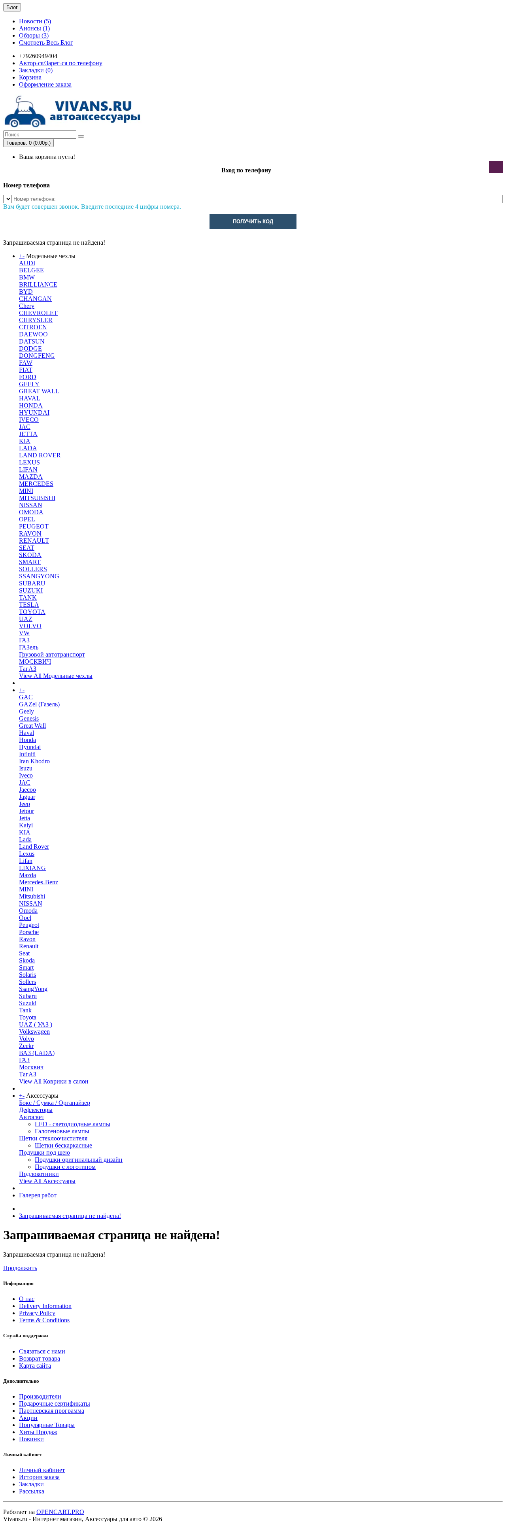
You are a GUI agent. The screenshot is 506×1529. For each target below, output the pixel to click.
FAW (25, 362)
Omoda (28, 910)
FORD (27, 377)
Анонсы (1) (34, 28)
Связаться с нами (42, 1351)
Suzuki (27, 1003)
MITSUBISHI (37, 498)
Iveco (26, 775)
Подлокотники (39, 1173)
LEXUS (29, 462)
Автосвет (31, 1117)
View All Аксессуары (47, 1181)
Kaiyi (26, 825)
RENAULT (34, 540)
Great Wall (32, 725)
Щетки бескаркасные (63, 1145)
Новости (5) (35, 21)
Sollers (27, 981)
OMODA (31, 512)
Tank (25, 1010)
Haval (26, 732)
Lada (25, 839)
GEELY (29, 384)
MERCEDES (36, 483)
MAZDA (31, 476)
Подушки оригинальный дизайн (79, 1159)
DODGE (30, 348)
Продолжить (20, 1268)
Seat (24, 953)
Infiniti (27, 754)
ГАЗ (24, 640)
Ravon (27, 939)
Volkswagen (34, 1031)
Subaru (28, 996)
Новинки (31, 1439)
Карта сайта (35, 1365)
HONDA (31, 405)
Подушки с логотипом (65, 1166)
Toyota (27, 1017)
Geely (26, 711)
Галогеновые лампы (62, 1131)
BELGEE (31, 270)
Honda (27, 739)
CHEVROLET (38, 313)
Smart (26, 967)
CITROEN (33, 327)
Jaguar (27, 796)
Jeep (24, 803)
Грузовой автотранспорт (52, 654)
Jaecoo (27, 789)
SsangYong (33, 988)
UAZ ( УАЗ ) (35, 1024)
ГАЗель (28, 647)
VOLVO (30, 626)
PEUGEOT (34, 526)
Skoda (27, 960)
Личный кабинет (42, 1470)
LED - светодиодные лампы (72, 1124)
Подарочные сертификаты (54, 1403)
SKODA (30, 554)
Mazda (27, 875)
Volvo (26, 1038)
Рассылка (31, 1491)
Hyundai (30, 747)
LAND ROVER (40, 455)
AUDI (27, 263)
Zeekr (26, 1045)
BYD (26, 291)
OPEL (27, 519)
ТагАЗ (27, 668)
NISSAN (30, 505)
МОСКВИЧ (35, 661)
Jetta (24, 818)
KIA (24, 441)
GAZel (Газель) (39, 704)
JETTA (28, 433)
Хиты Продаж (38, 1432)
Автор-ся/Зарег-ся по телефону (60, 63)
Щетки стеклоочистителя (53, 1138)
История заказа (39, 1477)
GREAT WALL (39, 391)
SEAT (26, 547)
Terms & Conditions (44, 1320)
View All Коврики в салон (54, 1081)
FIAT (25, 369)
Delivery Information (45, 1305)
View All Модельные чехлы (56, 675)
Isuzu (25, 768)
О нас (26, 1298)
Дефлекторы (36, 1109)
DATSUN (32, 341)
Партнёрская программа (51, 1410)
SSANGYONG (39, 576)
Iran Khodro (34, 761)
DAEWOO (33, 334)
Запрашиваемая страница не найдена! (70, 1215)
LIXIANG (32, 868)
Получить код (253, 222)
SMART (30, 562)
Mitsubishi (32, 896)
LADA (28, 448)
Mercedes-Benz (38, 882)
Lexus (26, 853)
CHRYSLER (36, 320)
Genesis (29, 718)
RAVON (30, 533)
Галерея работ (38, 1195)
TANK (28, 597)
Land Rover (34, 846)
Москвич (31, 1067)
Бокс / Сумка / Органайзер (54, 1102)
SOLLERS (33, 569)
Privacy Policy (37, 1313)
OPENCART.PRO (60, 1511)
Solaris (27, 974)
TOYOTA (32, 611)
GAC (26, 697)
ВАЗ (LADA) (37, 1053)
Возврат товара (39, 1358)
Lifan (25, 860)
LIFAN (28, 469)
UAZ (25, 618)
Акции (28, 1417)
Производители (40, 1396)
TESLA (29, 604)
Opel (25, 917)
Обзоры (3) (34, 35)
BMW (27, 277)
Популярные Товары (47, 1424)
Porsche (29, 932)
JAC (24, 426)
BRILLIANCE (38, 284)
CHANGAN (35, 298)
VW (24, 633)
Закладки (31, 1484)
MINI (26, 490)
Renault (28, 946)
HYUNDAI (34, 412)
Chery (26, 305)
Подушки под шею (44, 1152)
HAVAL (29, 398)
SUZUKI (31, 590)
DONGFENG (37, 355)
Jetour (26, 811)
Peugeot (29, 924)
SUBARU (32, 583)
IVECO (29, 419)
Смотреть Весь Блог (46, 42)
